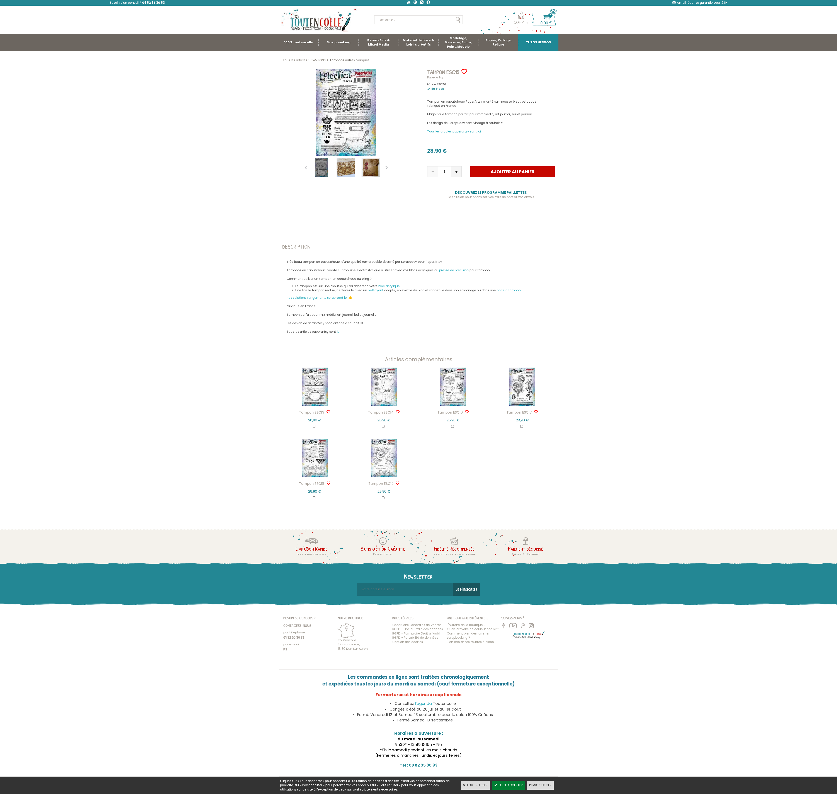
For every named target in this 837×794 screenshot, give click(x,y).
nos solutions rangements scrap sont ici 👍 (319, 297)
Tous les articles (295, 60)
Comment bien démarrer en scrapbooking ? (468, 635)
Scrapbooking (338, 42)
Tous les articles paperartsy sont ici (454, 131)
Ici (285, 648)
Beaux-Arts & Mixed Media (378, 42)
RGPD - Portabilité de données (415, 637)
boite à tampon (509, 290)
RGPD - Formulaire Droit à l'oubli (416, 633)
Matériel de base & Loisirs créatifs (418, 42)
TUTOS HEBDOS (538, 42)
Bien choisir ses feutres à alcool (471, 642)
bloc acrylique (389, 286)
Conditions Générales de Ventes (416, 625)
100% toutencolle (298, 42)
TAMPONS (318, 60)
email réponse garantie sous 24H (702, 2)
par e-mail (291, 644)
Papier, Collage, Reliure (498, 42)
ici (338, 331)
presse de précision (454, 270)
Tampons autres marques (349, 60)
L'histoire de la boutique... (466, 625)
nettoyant (375, 290)
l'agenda (423, 703)
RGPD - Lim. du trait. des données (417, 629)
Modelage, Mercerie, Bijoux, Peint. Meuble (458, 42)
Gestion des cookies (407, 642)
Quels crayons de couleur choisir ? (473, 629)
